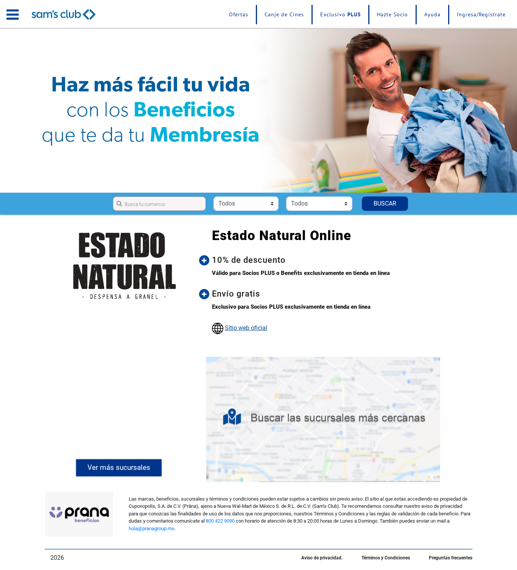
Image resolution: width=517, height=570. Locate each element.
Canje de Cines (284, 14)
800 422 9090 (220, 521)
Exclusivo (340, 14)
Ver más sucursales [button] (118, 467)
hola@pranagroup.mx (151, 528)
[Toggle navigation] (12, 14)
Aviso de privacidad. (322, 558)
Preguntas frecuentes (450, 558)
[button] (329, 260)
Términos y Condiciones (385, 558)
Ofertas (238, 14)
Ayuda (432, 14)
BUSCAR (385, 203)
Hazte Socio (392, 14)
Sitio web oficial (246, 327)
